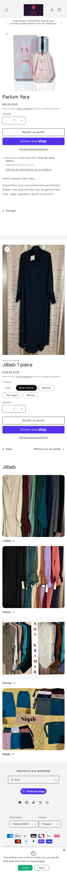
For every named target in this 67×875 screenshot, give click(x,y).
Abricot (46, 387)
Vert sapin (12, 395)
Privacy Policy (37, 861)
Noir (10, 388)
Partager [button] (11, 210)
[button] (6, 10)
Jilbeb (6, 540)
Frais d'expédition (24, 109)
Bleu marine (26, 387)
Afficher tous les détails (47, 449)
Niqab (6, 754)
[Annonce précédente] (6, 22)
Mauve (31, 395)
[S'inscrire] (55, 779)
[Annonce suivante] (61, 22)
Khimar (7, 683)
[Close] (64, 850)
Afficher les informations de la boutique (28, 169)
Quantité (6, 114)
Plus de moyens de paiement (33, 149)
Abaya (6, 612)
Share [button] (9, 449)
